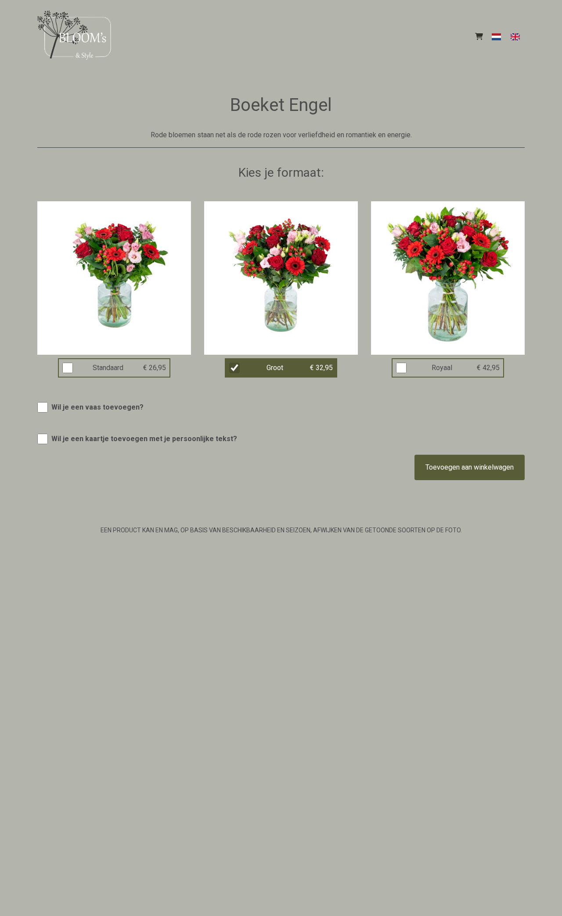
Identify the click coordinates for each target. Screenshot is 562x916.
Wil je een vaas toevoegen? (97, 407)
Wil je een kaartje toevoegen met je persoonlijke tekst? (144, 439)
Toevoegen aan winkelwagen (469, 467)
